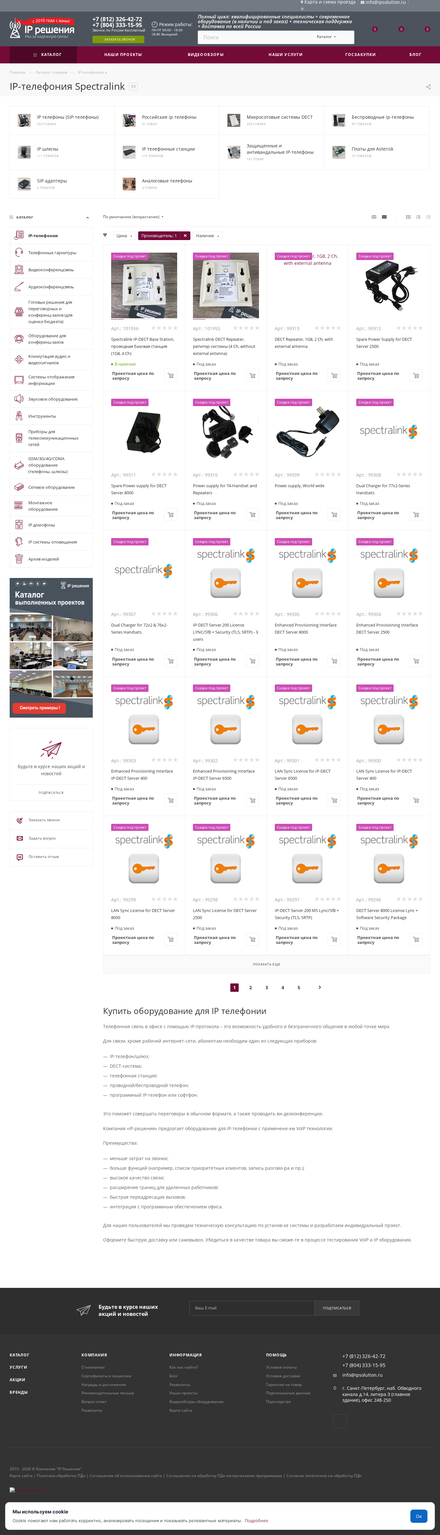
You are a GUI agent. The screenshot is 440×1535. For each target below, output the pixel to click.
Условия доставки (283, 1376)
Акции (17, 1379)
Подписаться (337, 1308)
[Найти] (346, 37)
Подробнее (256, 1520)
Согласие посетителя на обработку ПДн (324, 1475)
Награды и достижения (103, 1384)
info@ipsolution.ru (362, 1375)
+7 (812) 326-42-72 (117, 19)
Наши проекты (183, 1393)
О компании (93, 1367)
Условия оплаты (281, 1367)
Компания (94, 1355)
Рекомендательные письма (107, 1393)
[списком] (418, 217)
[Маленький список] (373, 217)
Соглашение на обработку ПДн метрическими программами (224, 1475)
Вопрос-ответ (94, 1401)
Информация (185, 1355)
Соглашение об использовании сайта (126, 1475)
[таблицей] (428, 217)
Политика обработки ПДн (61, 1475)
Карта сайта (180, 1410)
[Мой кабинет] (427, 7)
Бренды (19, 1392)
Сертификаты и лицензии (106, 1376)
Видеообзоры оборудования (196, 1401)
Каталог (20, 1355)
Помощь (276, 1355)
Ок (419, 1516)
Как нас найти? (183, 1367)
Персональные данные (288, 1393)
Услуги (18, 1367)
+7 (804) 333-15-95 (117, 25)
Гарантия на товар (284, 1384)
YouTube (340, 1421)
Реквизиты (91, 1410)
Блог (173, 1376)
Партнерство (278, 1401)
